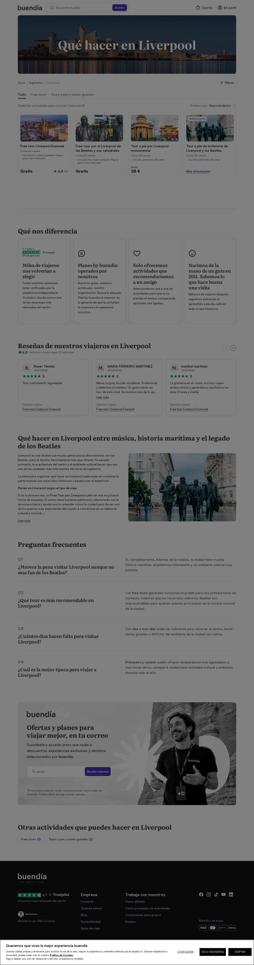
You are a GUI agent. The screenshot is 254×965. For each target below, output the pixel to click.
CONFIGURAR (185, 951)
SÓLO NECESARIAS (213, 951)
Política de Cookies (61, 955)
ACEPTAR (240, 951)
